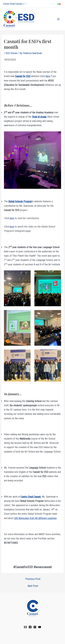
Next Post (33, 586)
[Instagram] (34, 627)
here (48, 76)
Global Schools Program (20, 201)
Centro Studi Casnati (12, 3)
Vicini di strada (39, 116)
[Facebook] (30, 627)
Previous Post (32, 579)
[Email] (25, 627)
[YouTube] (39, 627)
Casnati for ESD (22, 76)
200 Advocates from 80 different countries (35, 518)
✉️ (25, 3)
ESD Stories (12, 53)
